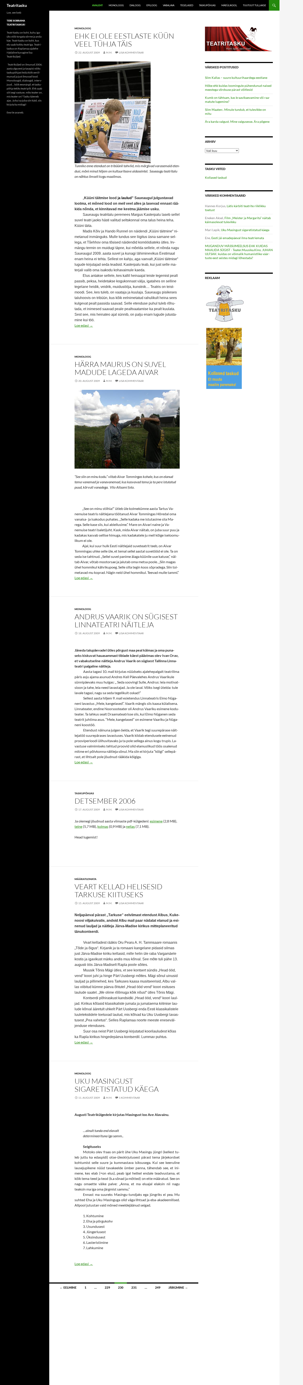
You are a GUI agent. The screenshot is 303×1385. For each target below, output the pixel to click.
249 (157, 1287)
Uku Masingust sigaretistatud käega (117, 1085)
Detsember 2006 (105, 800)
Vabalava (168, 5)
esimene (156, 821)
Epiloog (151, 5)
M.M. (109, 52)
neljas (130, 826)
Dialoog (135, 5)
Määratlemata (85, 879)
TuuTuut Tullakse (254, 5)
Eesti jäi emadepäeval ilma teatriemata (237, 238)
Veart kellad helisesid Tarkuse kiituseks (118, 890)
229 (107, 1287)
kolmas (102, 826)
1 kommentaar (129, 1097)
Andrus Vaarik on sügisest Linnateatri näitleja (126, 620)
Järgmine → (178, 1287)
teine (78, 826)
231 (134, 1287)
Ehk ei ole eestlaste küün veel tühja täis (124, 39)
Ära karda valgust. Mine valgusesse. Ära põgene (237, 121)
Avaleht (97, 5)
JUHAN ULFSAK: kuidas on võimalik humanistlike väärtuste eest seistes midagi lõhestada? (239, 254)
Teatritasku (17, 5)
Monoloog (116, 5)
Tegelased (186, 5)
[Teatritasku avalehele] (239, 38)
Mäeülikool (229, 5)
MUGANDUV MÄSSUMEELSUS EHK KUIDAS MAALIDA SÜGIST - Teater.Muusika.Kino (236, 248)
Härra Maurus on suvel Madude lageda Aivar (120, 368)
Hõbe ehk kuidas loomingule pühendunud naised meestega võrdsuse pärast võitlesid (238, 87)
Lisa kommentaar (131, 52)
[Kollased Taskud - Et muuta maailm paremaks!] (224, 358)
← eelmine (68, 1287)
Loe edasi (84, 325)
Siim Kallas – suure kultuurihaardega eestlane (236, 77)
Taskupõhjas (207, 5)
